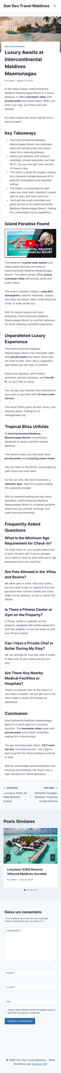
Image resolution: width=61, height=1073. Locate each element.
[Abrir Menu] (54, 6)
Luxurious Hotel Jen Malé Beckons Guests (15, 795)
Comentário (14, 930)
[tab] (24, 890)
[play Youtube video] (30, 243)
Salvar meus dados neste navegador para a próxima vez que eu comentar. (31, 1011)
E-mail (11, 987)
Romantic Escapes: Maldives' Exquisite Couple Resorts (46, 795)
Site (8, 1001)
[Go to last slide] (8, 857)
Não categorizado (15, 46)
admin (11, 80)
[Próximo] (52, 857)
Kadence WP (39, 1064)
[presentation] (30, 846)
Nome (10, 972)
